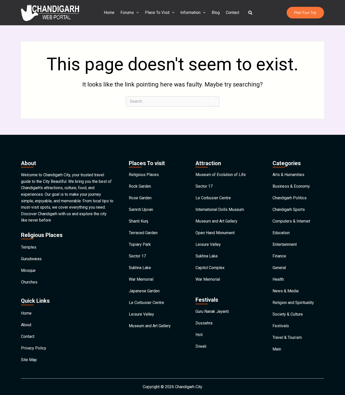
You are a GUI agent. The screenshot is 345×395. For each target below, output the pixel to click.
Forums (127, 12)
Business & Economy (291, 186)
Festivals (281, 325)
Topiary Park (140, 244)
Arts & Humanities (288, 174)
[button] (250, 13)
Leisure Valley (141, 314)
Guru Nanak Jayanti (212, 311)
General (279, 267)
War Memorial (141, 279)
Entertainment (285, 244)
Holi (199, 334)
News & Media (286, 291)
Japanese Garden (144, 291)
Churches (29, 282)
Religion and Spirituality (293, 302)
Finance (279, 256)
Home (109, 12)
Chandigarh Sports (289, 209)
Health (278, 279)
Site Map (29, 359)
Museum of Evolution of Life (220, 174)
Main (277, 349)
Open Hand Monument (215, 232)
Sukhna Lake (140, 267)
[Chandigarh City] (50, 12)
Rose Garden (140, 197)
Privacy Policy (33, 348)
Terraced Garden (143, 232)
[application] (136, 12)
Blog (216, 12)
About (26, 324)
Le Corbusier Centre (146, 302)
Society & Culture (288, 314)
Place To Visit (157, 12)
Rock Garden (140, 186)
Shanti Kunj (138, 221)
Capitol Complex (210, 267)
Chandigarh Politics (290, 197)
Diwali (200, 346)
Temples (28, 247)
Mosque (28, 270)
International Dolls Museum (219, 209)
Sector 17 (137, 256)
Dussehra (203, 323)
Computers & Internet (291, 221)
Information (190, 12)
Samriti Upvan (141, 209)
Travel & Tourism (287, 337)
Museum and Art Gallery (150, 325)
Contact (232, 12)
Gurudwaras (31, 258)
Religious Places (144, 174)
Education (281, 232)
